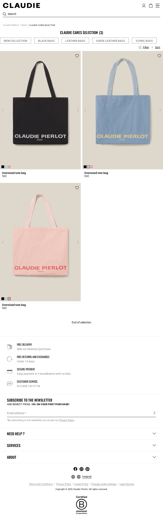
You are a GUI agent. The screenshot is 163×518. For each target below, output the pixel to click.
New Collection (15, 40)
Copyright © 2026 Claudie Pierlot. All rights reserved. (81, 489)
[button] (144, 5)
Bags (24, 25)
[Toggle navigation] (157, 5)
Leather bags (75, 40)
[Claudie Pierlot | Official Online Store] (21, 5)
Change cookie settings (103, 484)
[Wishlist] (77, 56)
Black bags (46, 40)
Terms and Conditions (41, 484)
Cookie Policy (81, 484)
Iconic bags (144, 40)
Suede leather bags (110, 40)
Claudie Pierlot (11, 25)
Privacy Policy (63, 484)
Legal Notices (126, 484)
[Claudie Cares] (81, 504)
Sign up (154, 413)
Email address (15, 413)
